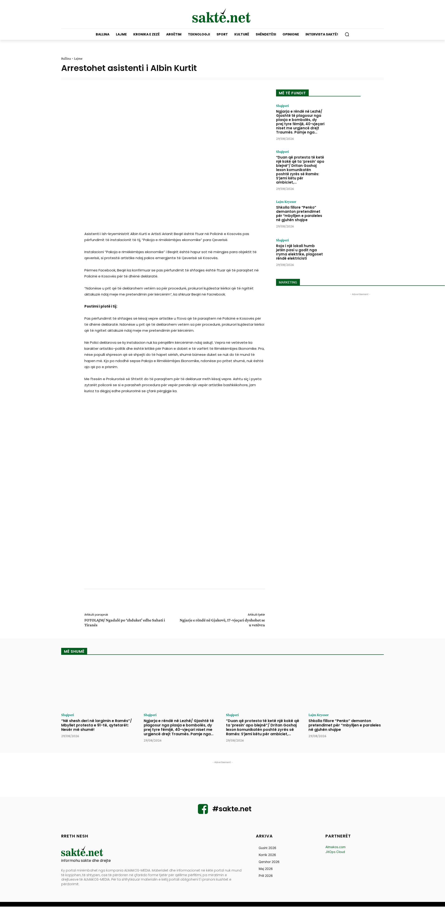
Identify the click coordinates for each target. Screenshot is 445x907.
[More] (268, 601)
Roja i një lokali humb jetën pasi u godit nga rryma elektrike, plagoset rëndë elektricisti (299, 252)
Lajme (78, 58)
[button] (347, 34)
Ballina (66, 58)
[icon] (203, 812)
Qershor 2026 (269, 862)
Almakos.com (335, 847)
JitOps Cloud (335, 852)
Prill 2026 (266, 876)
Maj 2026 (266, 869)
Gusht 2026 (267, 848)
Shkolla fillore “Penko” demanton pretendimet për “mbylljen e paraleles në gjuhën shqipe (299, 213)
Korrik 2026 (267, 855)
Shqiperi (282, 106)
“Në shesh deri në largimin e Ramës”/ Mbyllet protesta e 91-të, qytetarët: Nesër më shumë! (96, 725)
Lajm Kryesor (286, 202)
